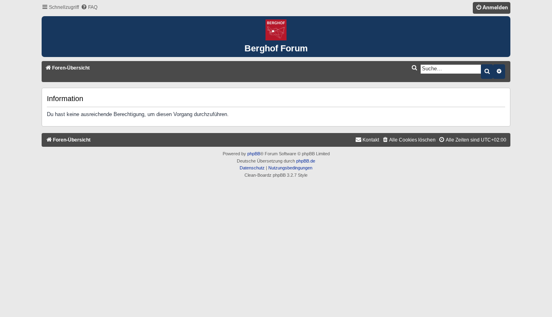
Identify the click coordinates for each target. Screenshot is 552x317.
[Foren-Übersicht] (276, 30)
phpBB (253, 153)
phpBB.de (305, 160)
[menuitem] (89, 7)
